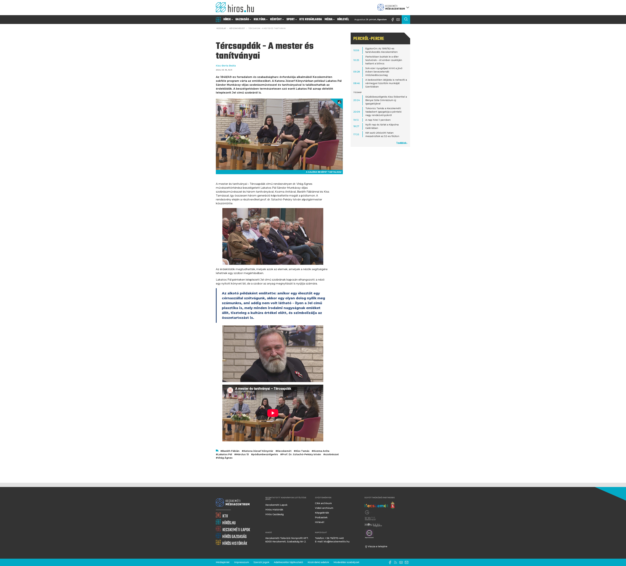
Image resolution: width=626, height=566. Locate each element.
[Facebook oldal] (393, 20)
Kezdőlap (221, 28)
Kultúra (260, 19)
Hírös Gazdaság (274, 514)
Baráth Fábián (230, 451)
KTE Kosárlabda (310, 19)
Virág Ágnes (225, 457)
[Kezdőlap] (236, 7)
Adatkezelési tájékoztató (288, 562)
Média (329, 19)
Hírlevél (343, 19)
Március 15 (242, 454)
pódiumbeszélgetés (265, 454)
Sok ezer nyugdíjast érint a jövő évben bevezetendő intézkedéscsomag (383, 72)
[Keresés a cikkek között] (406, 19)
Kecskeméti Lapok (276, 504)
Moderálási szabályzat (346, 562)
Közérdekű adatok (318, 562)
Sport (290, 19)
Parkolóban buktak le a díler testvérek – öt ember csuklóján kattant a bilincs (383, 60)
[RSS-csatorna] (396, 562)
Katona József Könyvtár (258, 451)
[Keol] (370, 518)
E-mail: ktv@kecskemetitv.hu (332, 541)
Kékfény (276, 19)
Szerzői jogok (261, 562)
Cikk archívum (323, 503)
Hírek (227, 19)
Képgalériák (322, 512)
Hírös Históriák (274, 509)
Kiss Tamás (302, 451)
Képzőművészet (237, 28)
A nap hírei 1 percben (378, 119)
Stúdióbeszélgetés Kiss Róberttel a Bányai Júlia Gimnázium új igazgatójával (386, 100)
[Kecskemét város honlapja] (380, 505)
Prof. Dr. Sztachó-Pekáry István (301, 454)
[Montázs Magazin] (373, 525)
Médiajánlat (223, 562)
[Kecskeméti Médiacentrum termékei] (392, 7)
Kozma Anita (321, 451)
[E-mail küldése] (407, 562)
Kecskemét (284, 451)
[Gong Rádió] (369, 512)
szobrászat (332, 454)
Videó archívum (324, 508)
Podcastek (321, 517)
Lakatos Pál (225, 454)
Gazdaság (242, 19)
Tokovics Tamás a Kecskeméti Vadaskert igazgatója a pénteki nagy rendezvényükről (383, 112)
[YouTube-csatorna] (399, 20)
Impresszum (241, 562)
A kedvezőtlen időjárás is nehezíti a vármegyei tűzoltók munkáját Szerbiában (386, 83)
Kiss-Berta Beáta (226, 65)
